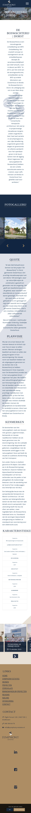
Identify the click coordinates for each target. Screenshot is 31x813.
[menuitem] (26, 3)
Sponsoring (7, 701)
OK (9, 809)
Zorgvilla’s (7, 688)
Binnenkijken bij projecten (14, 691)
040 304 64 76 (9, 723)
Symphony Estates (10, 679)
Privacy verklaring (19, 809)
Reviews (6, 695)
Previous (7, 245)
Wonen (5, 682)
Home (4, 675)
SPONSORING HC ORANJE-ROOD (14, 645)
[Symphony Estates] (12, 3)
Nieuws (5, 698)
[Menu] (26, 3)
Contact (6, 704)
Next (23, 245)
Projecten (7, 685)
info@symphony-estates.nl (15, 727)
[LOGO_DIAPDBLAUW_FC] (10, 736)
